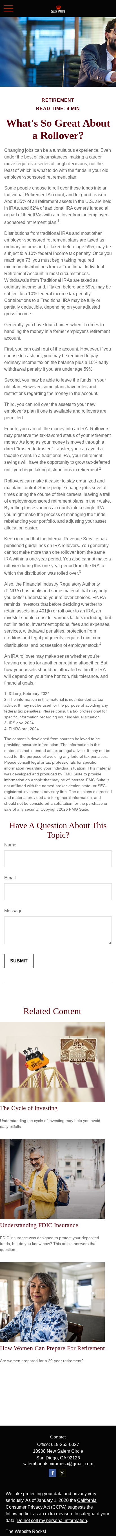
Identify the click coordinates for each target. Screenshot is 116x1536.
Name (10, 844)
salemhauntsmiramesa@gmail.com (58, 1463)
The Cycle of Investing (28, 1107)
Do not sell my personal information (52, 1520)
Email (10, 877)
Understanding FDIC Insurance (39, 1225)
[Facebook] (52, 1473)
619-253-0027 (65, 1444)
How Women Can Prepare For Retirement (52, 1348)
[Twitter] (62, 1473)
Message (13, 910)
